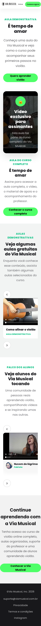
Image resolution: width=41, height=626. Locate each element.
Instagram (20, 618)
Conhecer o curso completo (20, 211)
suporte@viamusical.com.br (20, 598)
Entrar (20, 4)
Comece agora (33, 4)
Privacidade (20, 605)
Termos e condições (20, 611)
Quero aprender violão (20, 78)
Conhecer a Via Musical (20, 568)
